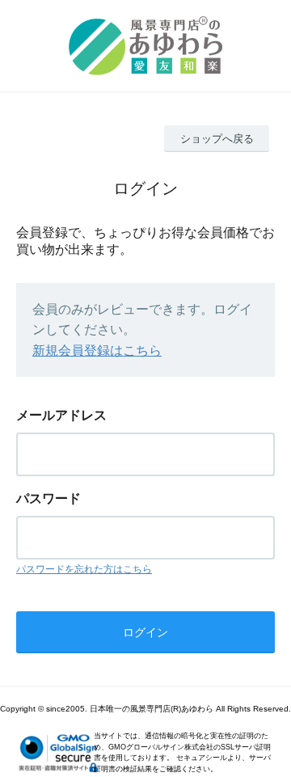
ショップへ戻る (217, 139)
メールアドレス (61, 415)
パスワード (48, 498)
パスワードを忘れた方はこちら (84, 569)
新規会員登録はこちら (97, 350)
